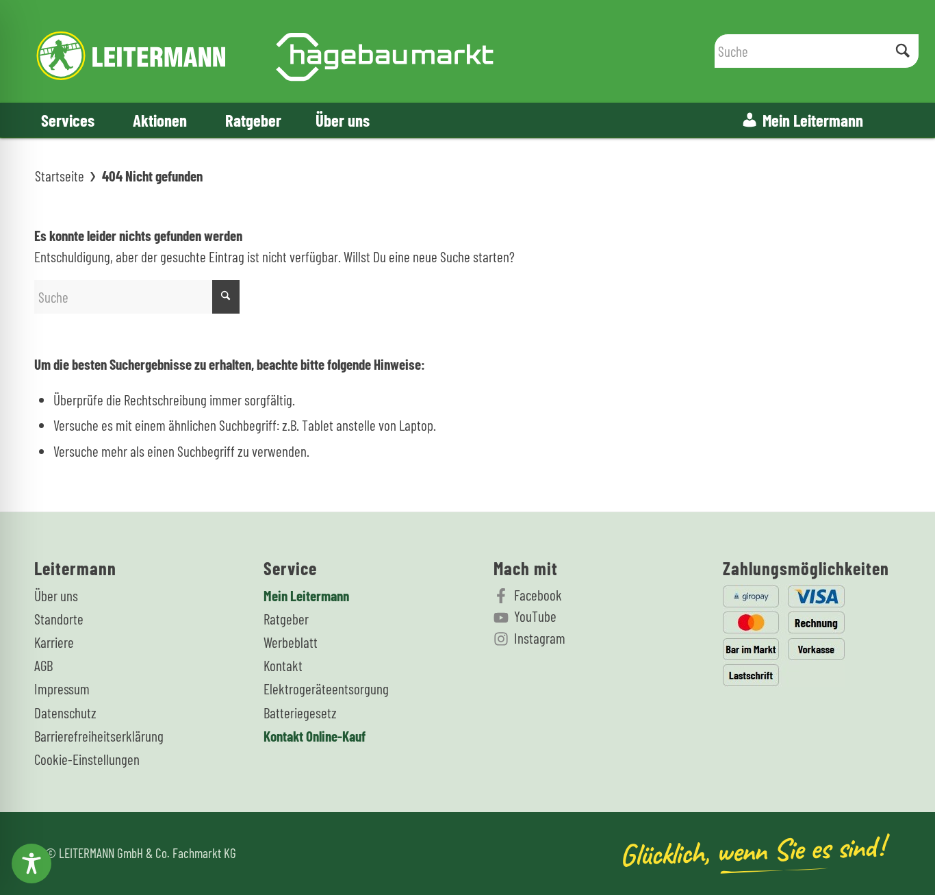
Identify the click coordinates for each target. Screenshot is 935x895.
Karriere (54, 642)
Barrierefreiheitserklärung (99, 735)
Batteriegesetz (300, 712)
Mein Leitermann (813, 120)
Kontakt (283, 665)
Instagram (539, 637)
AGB (43, 665)
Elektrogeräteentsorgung (326, 688)
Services (67, 120)
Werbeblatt (291, 642)
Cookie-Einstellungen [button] (87, 759)
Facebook (538, 594)
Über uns (343, 120)
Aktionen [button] (160, 120)
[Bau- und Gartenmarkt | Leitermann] (265, 51)
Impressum (62, 688)
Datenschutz (65, 712)
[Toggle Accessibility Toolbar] (31, 863)
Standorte (59, 618)
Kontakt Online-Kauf (315, 735)
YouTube (535, 616)
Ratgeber (253, 120)
